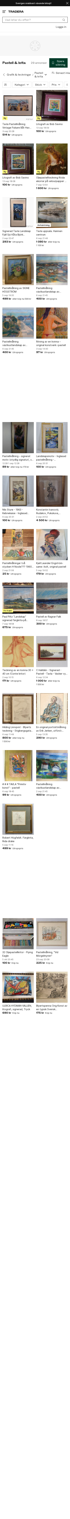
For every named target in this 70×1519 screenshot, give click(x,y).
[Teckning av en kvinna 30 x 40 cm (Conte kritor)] (18, 651)
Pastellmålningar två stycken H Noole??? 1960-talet (17, 565)
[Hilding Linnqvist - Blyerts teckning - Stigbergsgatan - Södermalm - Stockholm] (18, 708)
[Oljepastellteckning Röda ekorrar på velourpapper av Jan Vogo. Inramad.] (52, 159)
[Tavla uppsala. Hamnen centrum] (52, 212)
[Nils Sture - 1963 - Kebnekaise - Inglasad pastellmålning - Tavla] (18, 491)
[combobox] (35, 20)
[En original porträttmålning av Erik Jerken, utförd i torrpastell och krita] (52, 708)
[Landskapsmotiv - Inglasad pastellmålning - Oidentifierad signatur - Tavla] (52, 437)
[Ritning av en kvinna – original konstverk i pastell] (52, 323)
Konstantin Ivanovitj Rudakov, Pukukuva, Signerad (47, 511)
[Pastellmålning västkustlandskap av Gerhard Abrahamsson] (52, 269)
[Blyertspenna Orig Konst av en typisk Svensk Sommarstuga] (52, 987)
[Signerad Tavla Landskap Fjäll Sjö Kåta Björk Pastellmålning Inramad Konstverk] (18, 212)
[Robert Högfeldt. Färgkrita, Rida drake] (18, 819)
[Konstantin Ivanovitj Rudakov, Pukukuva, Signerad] (52, 491)
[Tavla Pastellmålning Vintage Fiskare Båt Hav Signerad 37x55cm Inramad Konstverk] (18, 105)
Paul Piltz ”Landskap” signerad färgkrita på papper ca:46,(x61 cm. (15, 618)
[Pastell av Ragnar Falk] (52, 598)
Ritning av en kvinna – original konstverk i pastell (51, 343)
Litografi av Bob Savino (49, 124)
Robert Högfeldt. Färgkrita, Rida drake (17, 839)
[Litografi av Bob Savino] (52, 105)
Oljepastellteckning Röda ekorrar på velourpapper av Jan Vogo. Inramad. (51, 179)
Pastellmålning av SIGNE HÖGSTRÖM (16, 290)
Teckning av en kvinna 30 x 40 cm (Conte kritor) (17, 672)
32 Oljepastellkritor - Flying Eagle (17, 954)
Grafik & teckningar (19, 74)
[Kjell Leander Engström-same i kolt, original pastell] (52, 544)
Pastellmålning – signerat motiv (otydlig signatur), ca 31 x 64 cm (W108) (17, 458)
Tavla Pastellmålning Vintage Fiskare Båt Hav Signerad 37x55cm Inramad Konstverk (17, 126)
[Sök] (63, 20)
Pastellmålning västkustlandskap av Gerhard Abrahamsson (48, 290)
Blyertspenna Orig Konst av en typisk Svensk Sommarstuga (51, 1007)
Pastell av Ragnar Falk (48, 616)
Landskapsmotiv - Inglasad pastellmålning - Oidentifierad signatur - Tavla (51, 458)
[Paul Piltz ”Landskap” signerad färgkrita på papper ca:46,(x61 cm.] (18, 598)
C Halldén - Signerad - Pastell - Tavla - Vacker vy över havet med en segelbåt (51, 672)
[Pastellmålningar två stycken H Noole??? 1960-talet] (18, 544)
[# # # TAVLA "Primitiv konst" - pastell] (18, 765)
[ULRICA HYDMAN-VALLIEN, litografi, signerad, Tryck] (18, 987)
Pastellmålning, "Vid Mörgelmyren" (47, 954)
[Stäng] (67, 3)
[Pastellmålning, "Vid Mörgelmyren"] (52, 933)
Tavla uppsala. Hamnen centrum (49, 233)
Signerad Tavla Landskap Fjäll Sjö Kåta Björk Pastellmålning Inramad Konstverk (16, 233)
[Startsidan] (16, 11)
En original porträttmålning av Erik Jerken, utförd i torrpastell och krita (51, 729)
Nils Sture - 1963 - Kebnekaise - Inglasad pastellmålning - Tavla (14, 511)
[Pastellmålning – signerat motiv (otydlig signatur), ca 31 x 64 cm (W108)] (18, 437)
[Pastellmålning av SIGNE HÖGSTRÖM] (18, 269)
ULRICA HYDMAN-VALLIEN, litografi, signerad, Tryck (17, 1007)
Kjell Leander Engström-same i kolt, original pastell (51, 565)
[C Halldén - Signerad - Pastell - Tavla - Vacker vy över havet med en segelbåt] (52, 651)
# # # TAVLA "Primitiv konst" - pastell (14, 786)
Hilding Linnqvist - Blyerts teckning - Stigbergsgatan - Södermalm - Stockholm (17, 729)
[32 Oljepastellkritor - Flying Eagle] (18, 933)
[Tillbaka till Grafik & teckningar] (4, 74)
